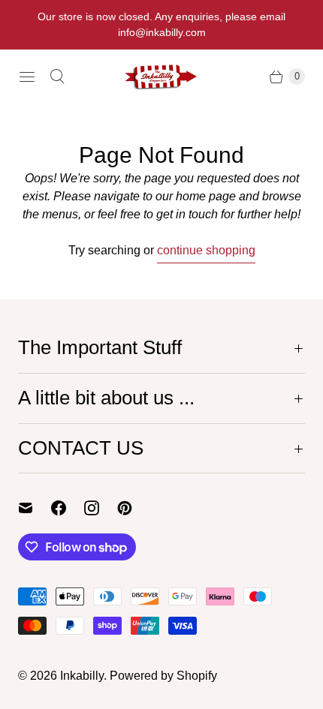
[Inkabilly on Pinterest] (133, 507)
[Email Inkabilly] (34, 507)
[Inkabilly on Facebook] (67, 507)
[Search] (57, 77)
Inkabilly (82, 675)
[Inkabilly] (161, 76)
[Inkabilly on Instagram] (100, 507)
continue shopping (206, 250)
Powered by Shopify (163, 675)
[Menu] (27, 77)
